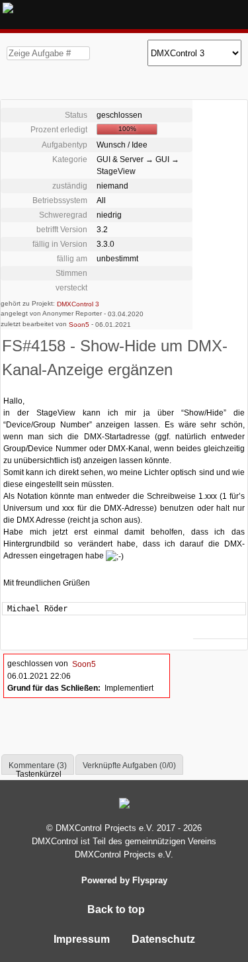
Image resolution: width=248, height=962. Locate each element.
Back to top (117, 909)
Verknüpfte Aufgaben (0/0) (129, 765)
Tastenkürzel (38, 774)
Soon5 (79, 324)
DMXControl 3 (78, 303)
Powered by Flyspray (124, 880)
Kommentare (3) (38, 765)
